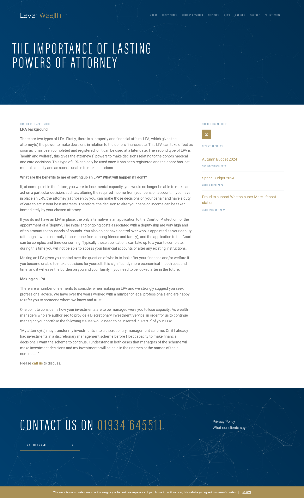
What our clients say (229, 428)
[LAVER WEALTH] (40, 15)
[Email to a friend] (206, 134)
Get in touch (36, 444)
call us (37, 363)
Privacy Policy (224, 421)
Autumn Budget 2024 (219, 159)
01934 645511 (130, 424)
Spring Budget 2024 (218, 178)
